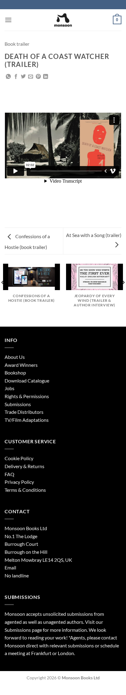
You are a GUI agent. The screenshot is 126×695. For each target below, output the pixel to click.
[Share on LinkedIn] (45, 77)
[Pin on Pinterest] (38, 77)
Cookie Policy (19, 458)
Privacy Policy (19, 482)
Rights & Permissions (27, 396)
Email (10, 567)
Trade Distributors (24, 412)
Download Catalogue (27, 380)
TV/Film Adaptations (27, 420)
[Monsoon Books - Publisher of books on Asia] (63, 20)
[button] (8, 19)
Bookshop (15, 372)
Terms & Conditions (25, 490)
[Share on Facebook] (15, 77)
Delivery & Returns (24, 466)
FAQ (9, 474)
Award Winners (21, 365)
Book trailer (17, 44)
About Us (15, 357)
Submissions (18, 404)
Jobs (9, 388)
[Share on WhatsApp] (8, 77)
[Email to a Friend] (30, 77)
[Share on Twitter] (23, 77)
